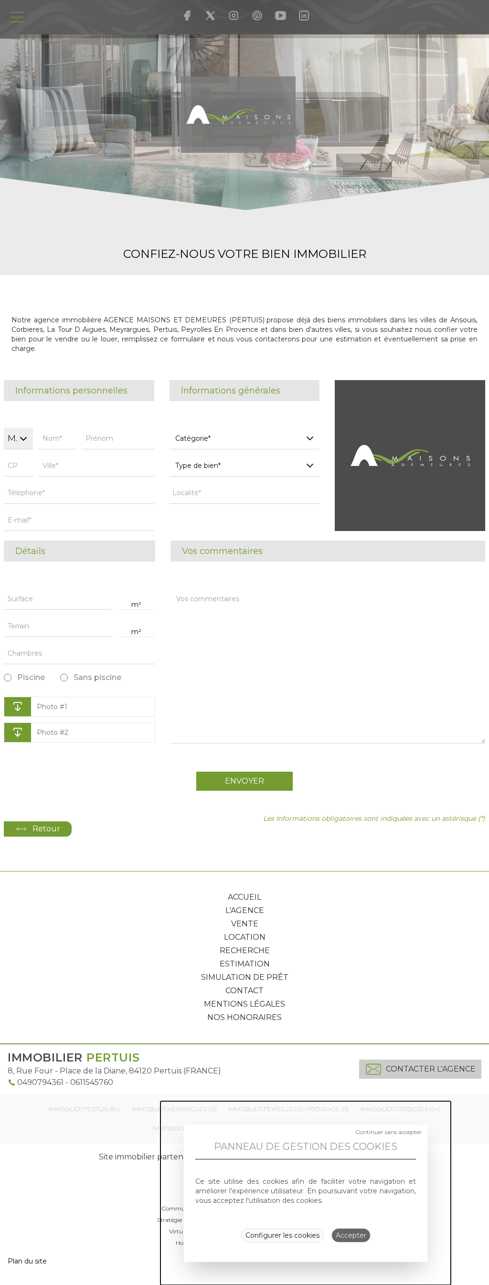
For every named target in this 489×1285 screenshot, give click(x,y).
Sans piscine (97, 677)
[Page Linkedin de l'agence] (304, 15)
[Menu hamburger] (17, 17)
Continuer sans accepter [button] (388, 1132)
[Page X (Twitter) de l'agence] (210, 15)
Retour (46, 828)
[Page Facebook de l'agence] (187, 15)
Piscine (31, 677)
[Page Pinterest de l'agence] (257, 15)
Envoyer (244, 781)
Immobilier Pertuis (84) (84, 1109)
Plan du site (27, 1261)
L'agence (244, 910)
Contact (244, 990)
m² (136, 604)
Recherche (245, 950)
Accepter (351, 1235)
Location (245, 937)
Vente (244, 923)
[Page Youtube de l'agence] (281, 15)
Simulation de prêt (244, 977)
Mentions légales (244, 1004)
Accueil (244, 897)
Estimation (245, 963)
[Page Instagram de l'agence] (234, 15)
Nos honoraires (244, 1017)
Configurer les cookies (282, 1235)
